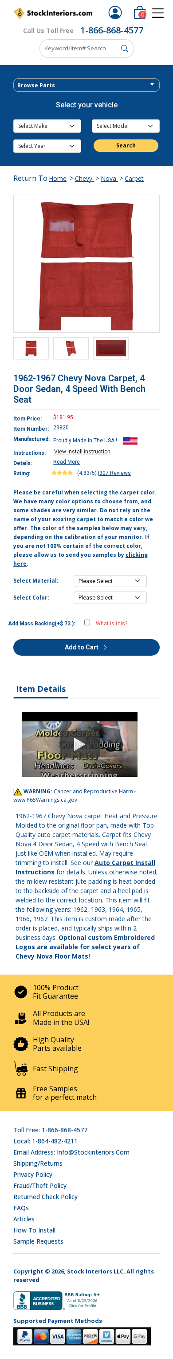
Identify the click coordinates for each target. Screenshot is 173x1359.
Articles (24, 1219)
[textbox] (86, 85)
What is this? (111, 623)
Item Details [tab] (41, 688)
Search (126, 145)
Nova (109, 178)
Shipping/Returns (38, 1163)
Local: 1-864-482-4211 (45, 1141)
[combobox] (86, 85)
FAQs (21, 1208)
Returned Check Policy (45, 1196)
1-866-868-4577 (111, 30)
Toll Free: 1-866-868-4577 (50, 1130)
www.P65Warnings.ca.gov (45, 800)
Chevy (84, 178)
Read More (66, 462)
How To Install (34, 1230)
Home (58, 178)
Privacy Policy (32, 1174)
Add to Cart (82, 647)
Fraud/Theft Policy (40, 1185)
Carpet (134, 178)
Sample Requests (38, 1241)
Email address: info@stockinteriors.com (71, 1152)
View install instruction (82, 452)
